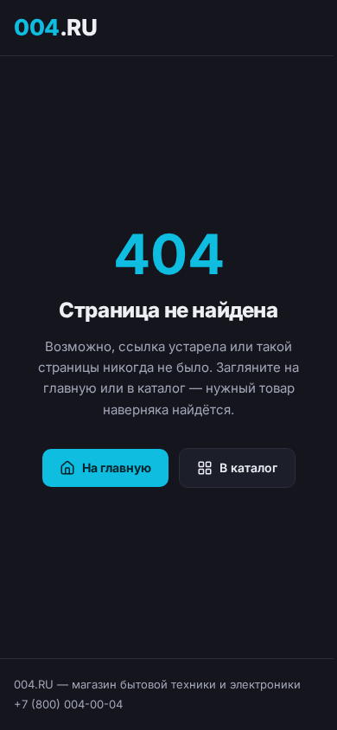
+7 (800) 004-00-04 (68, 704)
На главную (116, 467)
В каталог (248, 467)
